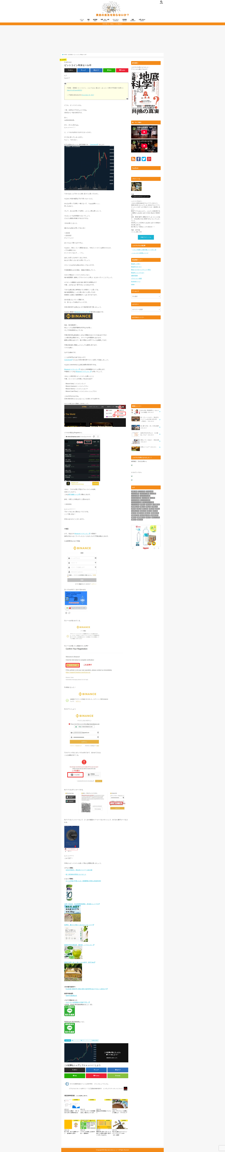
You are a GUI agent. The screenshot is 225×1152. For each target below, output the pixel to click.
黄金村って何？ (135, 264)
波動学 (140, 513)
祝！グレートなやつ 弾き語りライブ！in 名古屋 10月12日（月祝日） (149, 419)
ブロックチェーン (86, 1040)
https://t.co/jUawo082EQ (74, 90)
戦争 (155, 511)
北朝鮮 (154, 506)
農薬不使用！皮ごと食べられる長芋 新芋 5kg (79, 962)
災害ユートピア (148, 447)
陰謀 (132, 20)
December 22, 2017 (88, 95)
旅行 (134, 513)
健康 (142, 506)
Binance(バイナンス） (82, 312)
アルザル (149, 491)
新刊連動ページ (73, 494)
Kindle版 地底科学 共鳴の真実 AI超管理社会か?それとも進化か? (86, 989)
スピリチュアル (145, 495)
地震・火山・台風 (105, 20)
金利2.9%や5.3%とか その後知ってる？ (149, 434)
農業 (134, 517)
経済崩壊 (154, 515)
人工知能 (156, 504)
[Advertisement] (112, 39)
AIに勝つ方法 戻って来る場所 (149, 427)
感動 (149, 511)
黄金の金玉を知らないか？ (111, 1150)
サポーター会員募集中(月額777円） (77, 1002)
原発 (133, 508)
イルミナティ (144, 493)
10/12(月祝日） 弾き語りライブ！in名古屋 (79, 870)
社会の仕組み (144, 515)
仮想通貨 (96, 1040)
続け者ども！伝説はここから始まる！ (113, 24)
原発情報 (124, 20)
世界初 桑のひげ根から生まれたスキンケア (78, 925)
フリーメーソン (136, 502)
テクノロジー (116, 20)
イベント (82, 20)
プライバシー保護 (136, 278)
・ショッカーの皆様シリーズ (139, 253)
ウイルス (135, 495)
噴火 (145, 508)
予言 (148, 504)
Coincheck (93, 144)
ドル (152, 498)
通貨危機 (140, 517)
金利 (148, 517)
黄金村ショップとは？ (137, 272)
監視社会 (135, 515)
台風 (139, 508)
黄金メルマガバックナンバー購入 (141, 269)
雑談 (88, 20)
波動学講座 (134, 275)
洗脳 (147, 513)
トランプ (145, 498)
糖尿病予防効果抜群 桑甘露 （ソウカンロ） (78, 945)
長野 (134, 519)
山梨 (157, 508)
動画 (148, 506)
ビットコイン (76, 1040)
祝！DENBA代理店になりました (76, 874)
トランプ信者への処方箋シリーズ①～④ (144, 249)
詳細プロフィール (146, 237)
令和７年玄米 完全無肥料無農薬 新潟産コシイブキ (81, 904)
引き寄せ (135, 511)
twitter (133, 284)
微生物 (143, 511)
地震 (151, 508)
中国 (143, 504)
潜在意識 (154, 513)
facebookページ (135, 281)
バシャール (135, 500)
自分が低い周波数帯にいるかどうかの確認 (149, 411)
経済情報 (95, 20)
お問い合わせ (142, 20)
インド (153, 493)
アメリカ (142, 491)
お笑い (134, 491)
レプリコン (135, 504)
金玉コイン (155, 517)
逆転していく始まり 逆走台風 (149, 441)
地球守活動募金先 (71, 995)
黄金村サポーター (136, 266)
